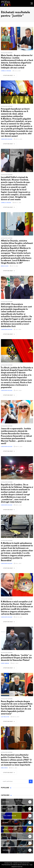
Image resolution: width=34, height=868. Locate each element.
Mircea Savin (4, 266)
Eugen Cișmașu (5, 663)
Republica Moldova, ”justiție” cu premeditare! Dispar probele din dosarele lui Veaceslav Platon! (16, 657)
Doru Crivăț (4, 767)
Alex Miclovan (5, 716)
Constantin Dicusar (6, 139)
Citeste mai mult (8, 75)
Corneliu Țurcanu (6, 70)
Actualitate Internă (6, 52)
